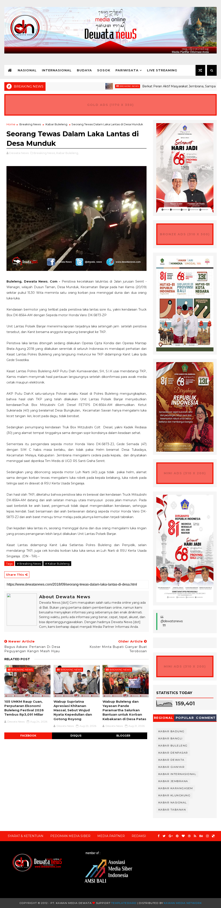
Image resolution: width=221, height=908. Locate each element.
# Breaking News (29, 563)
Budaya (84, 70)
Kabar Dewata (171, 759)
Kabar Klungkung (174, 795)
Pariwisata (127, 70)
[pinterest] (177, 836)
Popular (185, 718)
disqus (75, 735)
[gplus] (171, 836)
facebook (28, 735)
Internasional (57, 70)
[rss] (195, 836)
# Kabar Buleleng (57, 563)
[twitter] (164, 836)
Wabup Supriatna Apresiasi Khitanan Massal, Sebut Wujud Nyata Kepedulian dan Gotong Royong (73, 710)
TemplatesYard (123, 903)
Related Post (17, 659)
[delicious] (213, 836)
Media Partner (111, 836)
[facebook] (159, 836)
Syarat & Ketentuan (25, 836)
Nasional (27, 70)
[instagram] (207, 836)
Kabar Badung (171, 731)
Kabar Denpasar (173, 752)
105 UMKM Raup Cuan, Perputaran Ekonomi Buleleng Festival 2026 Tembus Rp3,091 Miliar (24, 708)
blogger (123, 735)
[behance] (201, 836)
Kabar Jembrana (173, 781)
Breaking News (108, 86)
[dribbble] (189, 836)
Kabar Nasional (172, 802)
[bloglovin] (183, 836)
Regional (163, 718)
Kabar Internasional (177, 774)
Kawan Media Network (183, 903)
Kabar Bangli (170, 738)
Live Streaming (162, 70)
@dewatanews (172, 621)
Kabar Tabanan (172, 809)
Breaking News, (45, 153)
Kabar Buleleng (56, 124)
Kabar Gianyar (171, 766)
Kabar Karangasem (175, 788)
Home (10, 124)
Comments (206, 718)
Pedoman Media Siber (70, 836)
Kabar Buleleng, (67, 153)
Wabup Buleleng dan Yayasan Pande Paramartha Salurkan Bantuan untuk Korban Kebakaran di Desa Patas (124, 710)
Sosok (103, 70)
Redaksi (139, 836)
